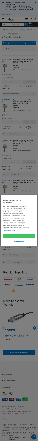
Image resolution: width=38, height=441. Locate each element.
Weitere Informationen (10, 230)
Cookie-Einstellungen (19, 241)
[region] (19, 220)
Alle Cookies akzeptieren (19, 236)
